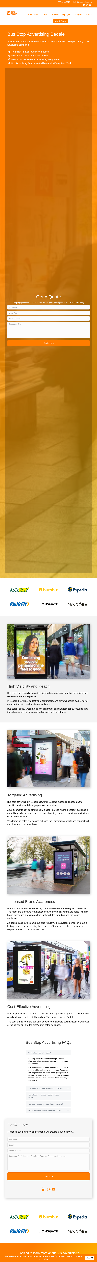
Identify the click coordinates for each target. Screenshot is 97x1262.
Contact (89, 15)
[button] (48, 343)
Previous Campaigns (61, 15)
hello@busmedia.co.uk (82, 2)
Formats (32, 15)
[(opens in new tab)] (19, 590)
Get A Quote (60, 21)
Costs (44, 15)
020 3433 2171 (64, 2)
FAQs (77, 15)
